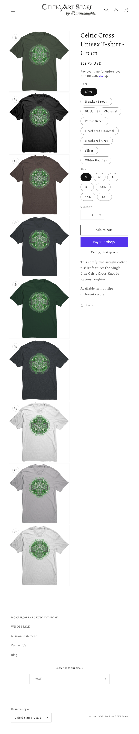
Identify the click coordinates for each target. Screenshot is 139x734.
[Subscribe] (104, 679)
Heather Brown (96, 102)
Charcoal (110, 111)
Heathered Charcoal (99, 131)
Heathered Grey (96, 141)
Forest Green (94, 121)
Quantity (86, 207)
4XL (104, 197)
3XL (88, 197)
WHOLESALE (20, 626)
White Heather (96, 160)
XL (87, 187)
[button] (13, 10)
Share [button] (90, 305)
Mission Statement (24, 636)
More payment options (104, 252)
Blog (14, 655)
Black (89, 111)
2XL (103, 187)
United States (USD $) (28, 718)
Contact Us (18, 645)
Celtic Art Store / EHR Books (113, 716)
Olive (89, 92)
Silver (89, 150)
